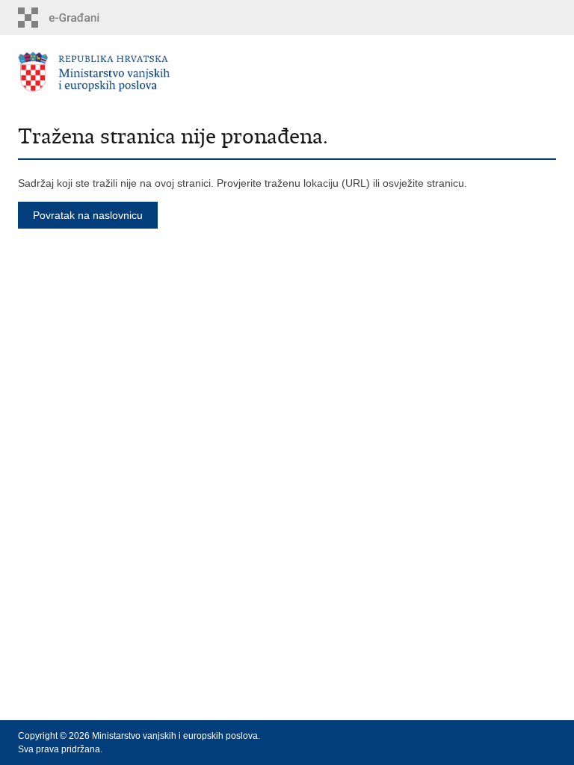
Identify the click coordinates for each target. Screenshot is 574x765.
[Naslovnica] (152, 72)
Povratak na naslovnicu (88, 215)
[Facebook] (479, 736)
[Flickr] (548, 736)
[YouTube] (525, 736)
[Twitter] (502, 736)
